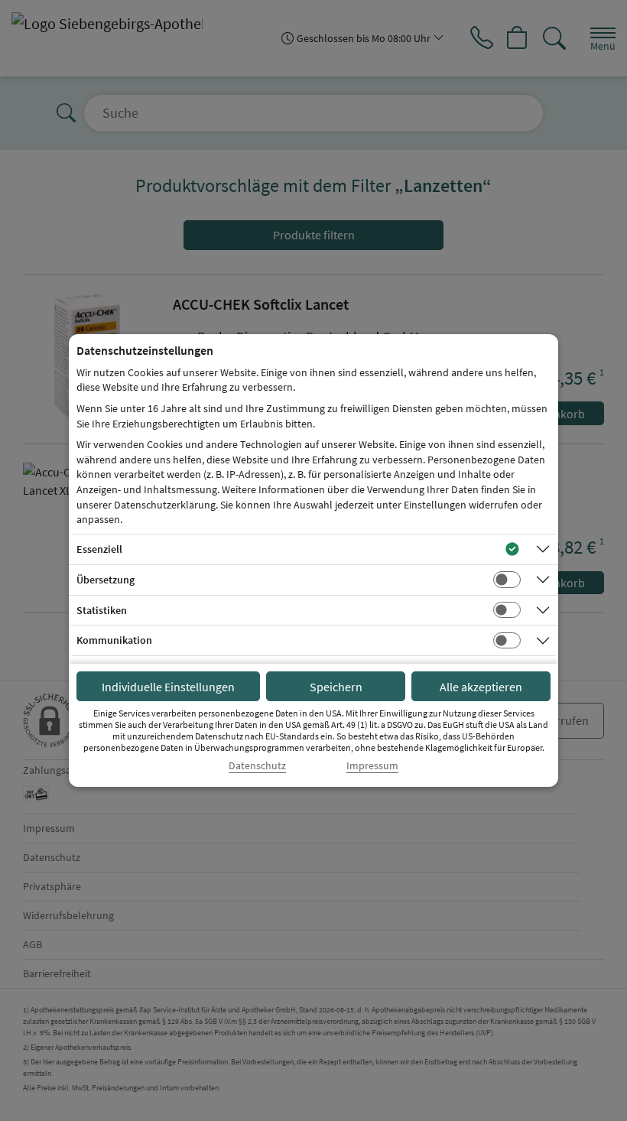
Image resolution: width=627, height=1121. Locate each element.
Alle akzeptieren (481, 686)
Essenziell (99, 549)
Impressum (372, 765)
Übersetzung (105, 579)
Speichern (336, 686)
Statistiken (101, 610)
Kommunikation (114, 640)
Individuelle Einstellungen (168, 686)
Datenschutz (257, 765)
